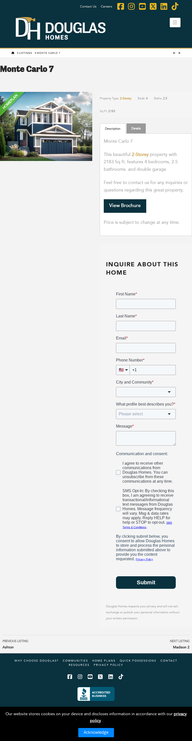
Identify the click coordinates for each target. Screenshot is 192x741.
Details (136, 128)
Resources (79, 665)
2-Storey (126, 98)
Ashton (15, 644)
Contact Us (88, 6)
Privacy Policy (108, 665)
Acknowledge (96, 732)
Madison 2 (180, 644)
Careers (106, 6)
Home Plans (104, 660)
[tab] (113, 128)
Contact (168, 660)
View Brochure (125, 205)
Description (112, 128)
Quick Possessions (138, 660)
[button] (175, 22)
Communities (75, 660)
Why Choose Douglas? (36, 660)
